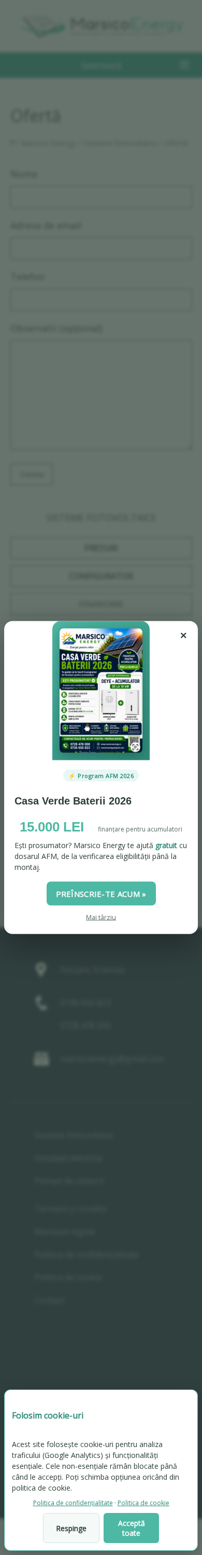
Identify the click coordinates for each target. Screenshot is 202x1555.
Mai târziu (101, 916)
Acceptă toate (131, 1528)
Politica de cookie (143, 1502)
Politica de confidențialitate (73, 1502)
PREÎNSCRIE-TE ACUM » (101, 893)
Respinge (71, 1528)
